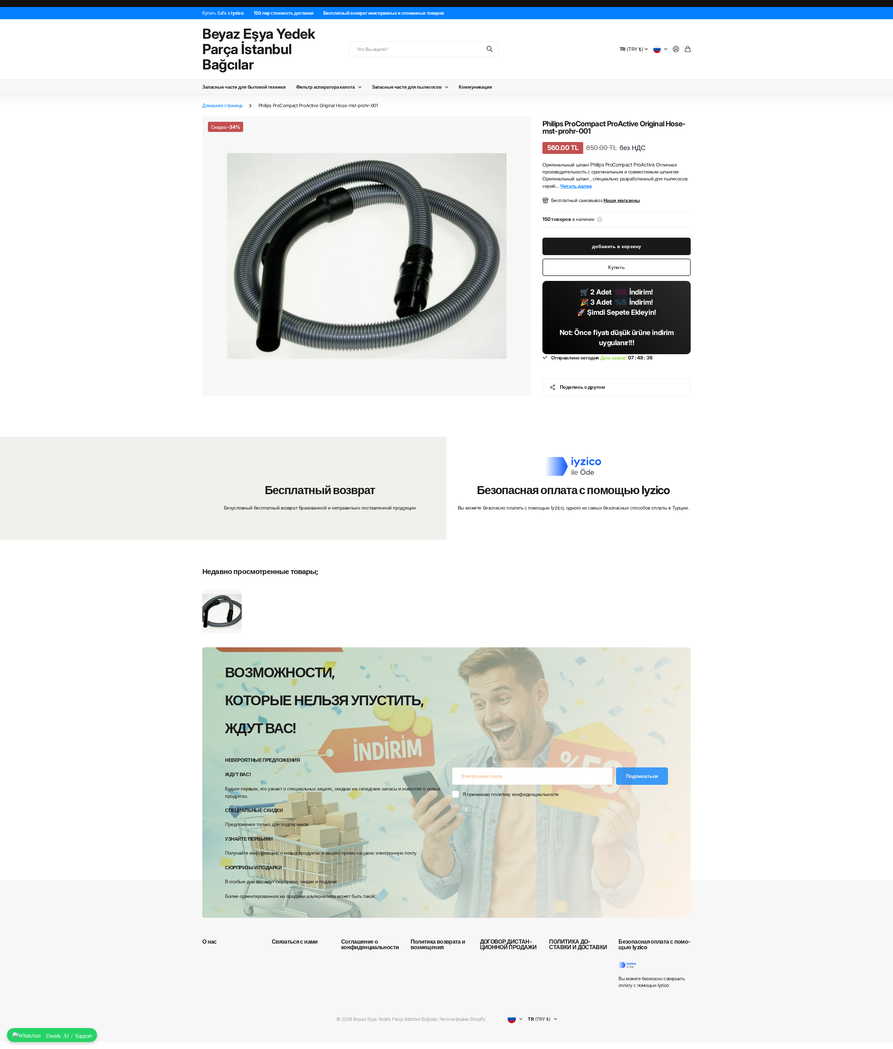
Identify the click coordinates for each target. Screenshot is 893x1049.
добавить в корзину (616, 246)
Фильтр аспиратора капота (325, 87)
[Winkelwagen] (688, 49)
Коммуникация (475, 87)
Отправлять (490, 49)
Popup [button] (599, 219)
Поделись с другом (582, 387)
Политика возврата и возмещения (438, 944)
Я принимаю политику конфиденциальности (511, 794)
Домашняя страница (222, 105)
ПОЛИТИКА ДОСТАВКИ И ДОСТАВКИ (578, 944)
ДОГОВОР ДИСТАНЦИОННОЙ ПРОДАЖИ (508, 944)
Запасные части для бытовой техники (244, 87)
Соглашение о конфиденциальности (370, 944)
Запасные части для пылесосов (407, 87)
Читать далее (576, 186)
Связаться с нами (295, 941)
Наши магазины (621, 200)
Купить (616, 267)
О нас (209, 941)
